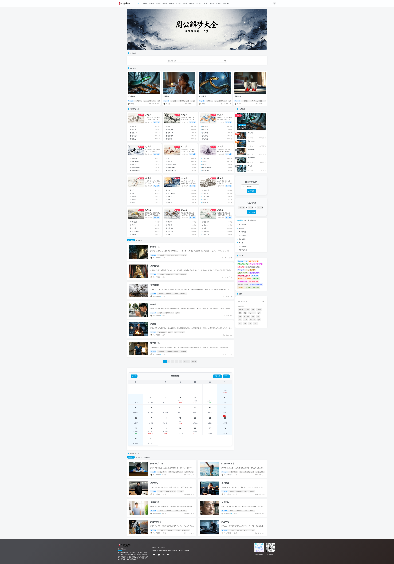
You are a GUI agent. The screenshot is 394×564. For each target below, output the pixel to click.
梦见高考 (169, 161)
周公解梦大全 (171, 550)
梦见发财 (133, 228)
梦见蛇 (259, 309)
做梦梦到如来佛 (242, 273)
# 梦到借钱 (251, 491)
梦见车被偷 (169, 228)
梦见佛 (204, 164)
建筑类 (158, 3)
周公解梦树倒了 (242, 282)
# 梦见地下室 (161, 255)
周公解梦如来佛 (250, 270)
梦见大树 (205, 225)
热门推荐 (240, 220)
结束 (258, 316)
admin (245, 320)
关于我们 (226, 3)
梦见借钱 (225, 483)
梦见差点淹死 (134, 161)
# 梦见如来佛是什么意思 (172, 274)
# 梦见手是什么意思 (169, 313)
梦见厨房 (205, 202)
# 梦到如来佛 (183, 274)
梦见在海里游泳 (135, 168)
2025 (255, 323)
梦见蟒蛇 (169, 139)
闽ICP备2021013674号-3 (182, 550)
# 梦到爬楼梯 (183, 351)
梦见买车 (169, 234)
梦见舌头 (133, 196)
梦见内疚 (205, 130)
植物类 (171, 3)
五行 (245, 323)
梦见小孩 (133, 130)
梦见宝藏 (133, 234)
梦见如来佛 (205, 158)
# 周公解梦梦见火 (162, 332)
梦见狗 (168, 126)
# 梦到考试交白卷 (188, 472)
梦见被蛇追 (202, 96)
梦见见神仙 (205, 171)
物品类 (178, 3)
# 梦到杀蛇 (251, 530)
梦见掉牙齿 (238, 96)
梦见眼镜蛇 (169, 136)
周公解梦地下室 (242, 261)
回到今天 (217, 376)
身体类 (211, 3)
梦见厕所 (205, 199)
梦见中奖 (133, 225)
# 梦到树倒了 (183, 293)
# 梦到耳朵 (251, 510)
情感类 (165, 3)
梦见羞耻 (205, 126)
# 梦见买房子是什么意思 (172, 510)
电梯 (240, 316)
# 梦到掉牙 (193, 101)
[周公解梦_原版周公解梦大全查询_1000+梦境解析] (124, 545)
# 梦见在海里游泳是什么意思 (246, 472)
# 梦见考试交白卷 (162, 472)
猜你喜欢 (139, 240)
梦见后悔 (205, 133)
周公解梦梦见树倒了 (256, 284)
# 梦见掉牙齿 (245, 101)
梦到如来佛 (254, 276)
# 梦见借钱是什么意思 (241, 491)
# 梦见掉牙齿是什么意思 (256, 101)
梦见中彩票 (133, 222)
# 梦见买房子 (161, 510)
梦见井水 (169, 196)
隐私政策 (165, 550)
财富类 (205, 3)
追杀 (253, 316)
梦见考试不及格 (171, 171)
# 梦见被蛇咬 (138, 101)
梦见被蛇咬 (131, 96)
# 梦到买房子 (183, 510)
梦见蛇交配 (169, 130)
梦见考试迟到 (170, 168)
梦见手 (132, 190)
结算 (258, 320)
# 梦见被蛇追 (209, 101)
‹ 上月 (134, 376)
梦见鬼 (249, 166)
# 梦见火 (170, 332)
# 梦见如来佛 (161, 274)
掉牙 (240, 323)
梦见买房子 (155, 502)
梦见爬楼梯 (133, 158)
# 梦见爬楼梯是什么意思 (172, 351)
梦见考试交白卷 (171, 164)
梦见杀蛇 (225, 521)
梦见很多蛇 (251, 158)
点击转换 (251, 191)
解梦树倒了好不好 (243, 284)
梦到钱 (247, 309)
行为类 (198, 3)
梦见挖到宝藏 (134, 231)
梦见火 (168, 190)
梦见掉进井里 (170, 193)
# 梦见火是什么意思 (179, 332)
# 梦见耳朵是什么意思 (241, 510)
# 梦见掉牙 (173, 101)
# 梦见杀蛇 (231, 530)
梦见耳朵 (133, 202)
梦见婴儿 (133, 139)
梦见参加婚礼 (243, 246)
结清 (259, 313)
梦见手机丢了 (243, 250)
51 (180, 361)
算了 (240, 320)
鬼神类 (218, 3)
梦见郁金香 (205, 231)
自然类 (191, 3)
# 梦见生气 (160, 491)
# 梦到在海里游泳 (259, 472)
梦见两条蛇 (169, 133)
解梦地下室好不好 (243, 264)
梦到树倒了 (241, 287)
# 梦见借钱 (231, 491)
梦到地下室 (241, 267)
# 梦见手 (160, 313)
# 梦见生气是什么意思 (170, 491)
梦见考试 (252, 320)
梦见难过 (205, 139)
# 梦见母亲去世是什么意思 (173, 530)
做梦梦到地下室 (253, 261)
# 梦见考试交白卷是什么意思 (175, 472)
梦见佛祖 (205, 161)
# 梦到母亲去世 (186, 530)
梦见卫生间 (205, 196)
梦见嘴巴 (133, 199)
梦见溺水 (133, 164)
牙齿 (245, 313)
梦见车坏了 (169, 231)
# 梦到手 (177, 313)
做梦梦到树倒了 (253, 282)
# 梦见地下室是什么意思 (172, 255)
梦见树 (204, 228)
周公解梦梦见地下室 (256, 264)
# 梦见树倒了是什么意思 (172, 293)
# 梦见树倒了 (161, 293)
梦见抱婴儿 (133, 136)
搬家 (240, 313)
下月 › (226, 376)
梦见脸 (132, 193)
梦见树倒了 (205, 222)
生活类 (185, 3)
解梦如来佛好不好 (254, 273)
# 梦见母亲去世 (161, 530)
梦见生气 (154, 483)
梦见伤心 (205, 136)
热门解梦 (131, 457)
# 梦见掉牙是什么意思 (183, 101)
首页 (139, 3)
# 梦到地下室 (183, 255)
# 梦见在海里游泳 (233, 472)
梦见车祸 (169, 225)
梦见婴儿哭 (133, 133)
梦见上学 (169, 158)
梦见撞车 (169, 222)
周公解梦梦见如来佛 (244, 276)
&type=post (252, 313)
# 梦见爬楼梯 (161, 351)
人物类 (145, 3)
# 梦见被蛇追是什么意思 (220, 101)
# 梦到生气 (180, 491)
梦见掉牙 (166, 96)
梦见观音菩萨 (206, 168)
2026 (253, 309)
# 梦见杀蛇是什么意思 (241, 530)
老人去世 (246, 316)
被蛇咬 (241, 309)
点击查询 (252, 212)
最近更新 (131, 240)
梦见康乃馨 (205, 234)
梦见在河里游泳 (135, 171)
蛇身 (250, 323)
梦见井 (168, 199)
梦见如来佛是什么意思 (244, 279)
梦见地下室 (205, 190)
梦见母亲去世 (155, 521)
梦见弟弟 (133, 126)
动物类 (151, 3)
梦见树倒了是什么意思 (252, 287)
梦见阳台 (205, 193)
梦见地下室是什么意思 (252, 267)
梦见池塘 (169, 202)
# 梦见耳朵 (231, 510)
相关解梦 (147, 457)
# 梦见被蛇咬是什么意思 (149, 101)
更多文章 (156, 122)
